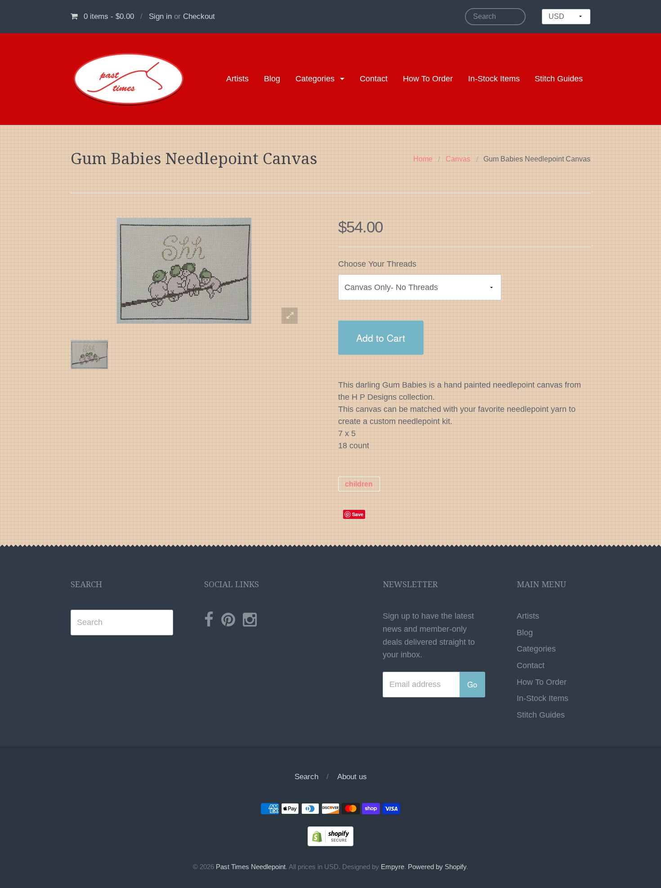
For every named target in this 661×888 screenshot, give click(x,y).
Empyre (392, 866)
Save (357, 514)
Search (306, 776)
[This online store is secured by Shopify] (330, 835)
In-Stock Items (494, 78)
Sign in (160, 16)
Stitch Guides (559, 78)
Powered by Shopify (437, 866)
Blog (272, 78)
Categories (315, 78)
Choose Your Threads (377, 263)
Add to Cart (380, 337)
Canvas (458, 159)
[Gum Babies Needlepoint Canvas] (89, 354)
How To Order (428, 78)
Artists (237, 78)
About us (352, 776)
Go (472, 684)
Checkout (199, 16)
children (359, 484)
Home (423, 159)
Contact (374, 78)
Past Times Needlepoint (251, 866)
